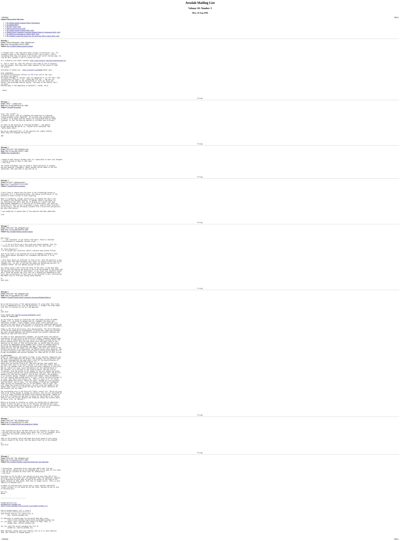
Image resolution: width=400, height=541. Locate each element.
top (201, 98)
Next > (396, 17)
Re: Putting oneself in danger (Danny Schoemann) (23, 23)
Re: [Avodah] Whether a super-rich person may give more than (27, 462)
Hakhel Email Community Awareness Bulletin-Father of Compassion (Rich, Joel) (33, 32)
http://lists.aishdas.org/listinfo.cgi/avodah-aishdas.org (24, 506)
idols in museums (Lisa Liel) (16, 28)
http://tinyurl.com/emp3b (32, 70)
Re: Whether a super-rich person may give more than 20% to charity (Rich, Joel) (33, 36)
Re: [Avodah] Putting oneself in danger (20, 46)
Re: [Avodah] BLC (13, 153)
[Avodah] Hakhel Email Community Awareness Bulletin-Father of (29, 297)
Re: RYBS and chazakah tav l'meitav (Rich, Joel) (23, 34)
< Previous (4, 17)
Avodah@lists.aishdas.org (11, 504)
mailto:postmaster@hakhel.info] (28, 315)
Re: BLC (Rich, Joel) (14, 27)
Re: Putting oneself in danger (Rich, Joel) (20, 30)
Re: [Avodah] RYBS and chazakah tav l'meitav (22, 424)
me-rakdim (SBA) (13, 25)
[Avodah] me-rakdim (14, 107)
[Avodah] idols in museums (16, 186)
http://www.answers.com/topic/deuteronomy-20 (48, 60)
